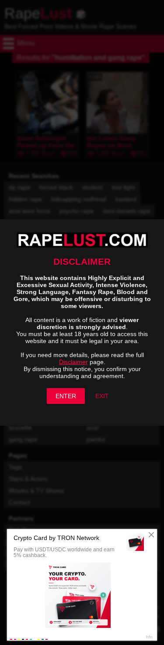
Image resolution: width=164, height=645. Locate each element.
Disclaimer (73, 361)
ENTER (66, 396)
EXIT (102, 396)
